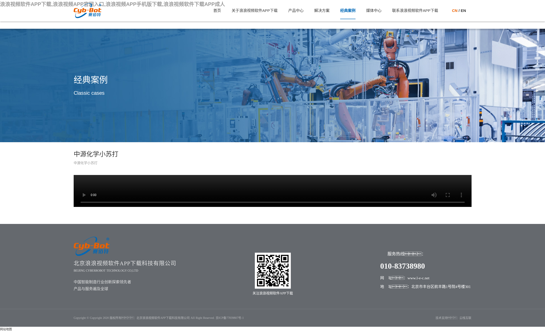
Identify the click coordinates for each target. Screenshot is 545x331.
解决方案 (322, 11)
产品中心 (296, 11)
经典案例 (348, 11)
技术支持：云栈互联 (453, 318)
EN (463, 11)
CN (455, 11)
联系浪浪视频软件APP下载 (415, 11)
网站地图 (6, 329)
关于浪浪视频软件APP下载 (255, 11)
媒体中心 (374, 11)
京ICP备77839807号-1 (230, 318)
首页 (217, 11)
